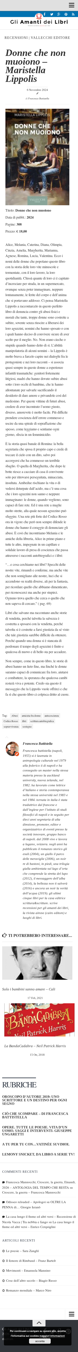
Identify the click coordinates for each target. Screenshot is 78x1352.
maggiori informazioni (52, 1335)
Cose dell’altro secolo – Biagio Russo (31, 1280)
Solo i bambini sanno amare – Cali (28, 989)
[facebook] (44, 14)
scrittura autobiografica (42, 721)
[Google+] (59, 14)
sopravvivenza (11, 726)
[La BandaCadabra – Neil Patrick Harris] (39, 1020)
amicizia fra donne (31, 715)
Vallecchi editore (50, 38)
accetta (40, 1341)
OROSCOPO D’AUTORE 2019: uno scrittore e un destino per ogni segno (34, 1100)
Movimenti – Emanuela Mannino (28, 1270)
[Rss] (73, 14)
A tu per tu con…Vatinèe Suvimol (36, 1144)
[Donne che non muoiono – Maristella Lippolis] (37, 204)
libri (24, 721)
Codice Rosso (11, 721)
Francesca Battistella (38, 98)
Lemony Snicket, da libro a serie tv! (38, 1154)
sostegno (27, 726)
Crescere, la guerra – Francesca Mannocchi (31, 1192)
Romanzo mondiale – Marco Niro (28, 1290)
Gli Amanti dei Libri (39, 19)
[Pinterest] (66, 14)
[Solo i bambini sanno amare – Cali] (37, 963)
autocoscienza (52, 715)
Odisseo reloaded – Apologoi (26, 1202)
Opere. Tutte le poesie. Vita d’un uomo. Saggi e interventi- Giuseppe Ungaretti (37, 1130)
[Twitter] (51, 14)
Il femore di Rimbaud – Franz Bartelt (31, 1260)
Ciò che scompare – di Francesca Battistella (35, 1115)
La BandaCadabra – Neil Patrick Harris (35, 1046)
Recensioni (16, 38)
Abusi (14, 715)
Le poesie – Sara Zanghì (22, 1251)
